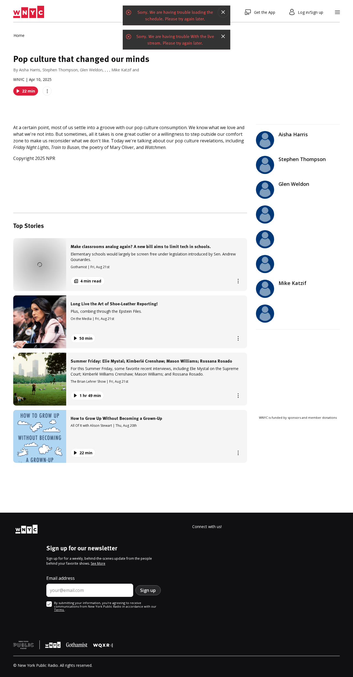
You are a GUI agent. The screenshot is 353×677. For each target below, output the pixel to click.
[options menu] (47, 91)
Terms (59, 610)
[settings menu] (337, 12)
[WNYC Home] (28, 12)
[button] (130, 264)
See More (98, 563)
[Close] (223, 12)
